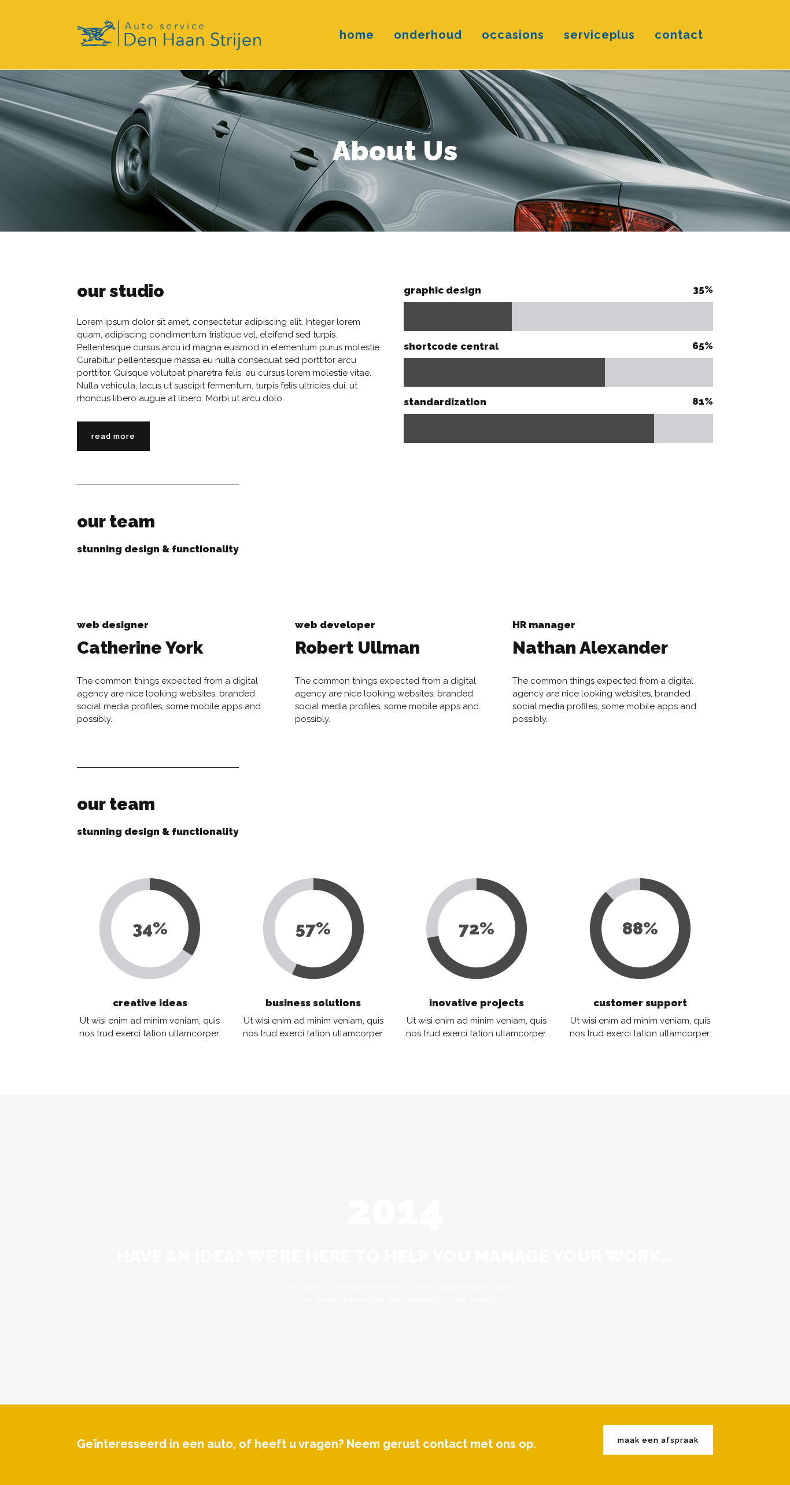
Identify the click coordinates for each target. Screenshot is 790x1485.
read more (113, 436)
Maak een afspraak (658, 1440)
